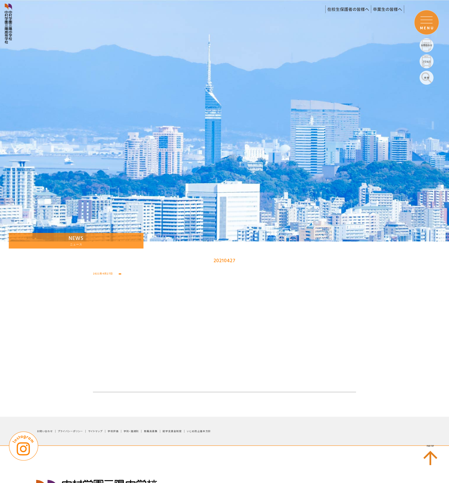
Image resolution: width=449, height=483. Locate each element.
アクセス (427, 61)
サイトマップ (95, 431)
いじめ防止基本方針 (199, 431)
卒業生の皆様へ (387, 9)
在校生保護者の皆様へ (348, 9)
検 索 (426, 77)
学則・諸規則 (131, 431)
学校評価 (113, 431)
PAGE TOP (430, 446)
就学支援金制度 (172, 431)
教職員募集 (151, 431)
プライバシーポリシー (70, 431)
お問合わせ (426, 45)
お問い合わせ (45, 431)
